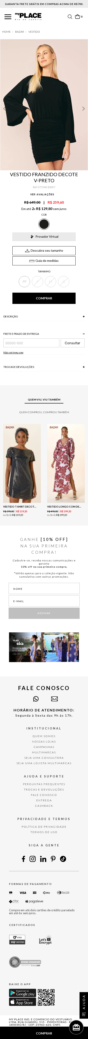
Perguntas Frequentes (44, 784)
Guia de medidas (47, 260)
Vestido (34, 31)
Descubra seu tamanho (47, 250)
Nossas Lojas (44, 741)
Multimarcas (44, 752)
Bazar (19, 31)
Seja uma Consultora (44, 757)
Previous (4, 109)
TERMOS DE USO (44, 832)
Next (83, 109)
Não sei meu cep (13, 352)
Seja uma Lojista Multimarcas (44, 763)
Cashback (44, 805)
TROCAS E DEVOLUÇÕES (44, 789)
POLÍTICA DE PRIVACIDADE (44, 826)
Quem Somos (44, 736)
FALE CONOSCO (44, 795)
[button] (8, 17)
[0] (77, 16)
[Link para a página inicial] (6, 31)
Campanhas (44, 747)
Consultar (72, 343)
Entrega (44, 800)
